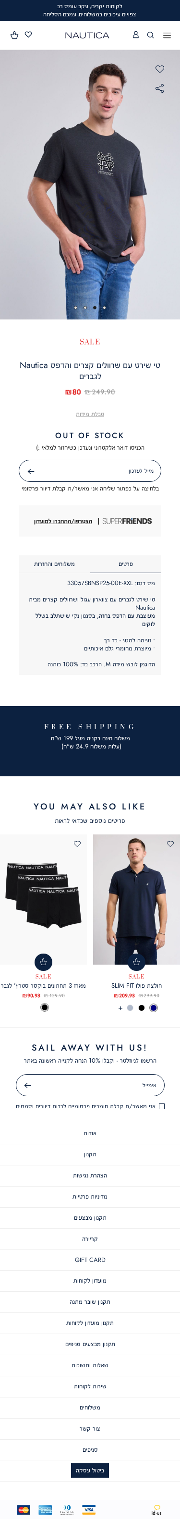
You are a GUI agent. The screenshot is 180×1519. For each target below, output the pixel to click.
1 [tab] (104, 307)
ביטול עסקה (90, 1470)
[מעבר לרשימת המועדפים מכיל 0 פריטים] (28, 34)
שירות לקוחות (90, 1386)
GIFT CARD (90, 1259)
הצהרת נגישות (90, 1175)
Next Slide (171, 184)
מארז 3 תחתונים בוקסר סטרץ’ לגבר (43, 985)
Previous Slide (9, 184)
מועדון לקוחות (90, 1280)
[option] (153, 1007)
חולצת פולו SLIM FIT (136, 985)
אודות (90, 1133)
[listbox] (136, 1007)
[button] (15, 35)
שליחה (20, 471)
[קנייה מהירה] (136, 962)
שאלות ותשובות (90, 1365)
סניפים (90, 1449)
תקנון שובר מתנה (90, 1301)
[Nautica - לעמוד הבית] (87, 35)
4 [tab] (75, 307)
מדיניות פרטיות (90, 1196)
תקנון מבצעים (90, 1217)
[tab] (126, 564)
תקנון (90, 1154)
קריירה (90, 1238)
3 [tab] (85, 307)
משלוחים (90, 1407)
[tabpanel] (90, 184)
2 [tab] (94, 307)
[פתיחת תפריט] (167, 36)
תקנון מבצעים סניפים (90, 1343)
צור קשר (90, 1428)
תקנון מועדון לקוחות (90, 1322)
